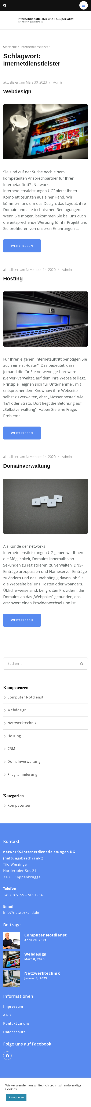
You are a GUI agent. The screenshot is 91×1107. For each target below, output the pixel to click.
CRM (11, 748)
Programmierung (22, 774)
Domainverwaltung (26, 466)
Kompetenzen (19, 805)
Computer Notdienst (25, 697)
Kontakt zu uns (16, 1023)
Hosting (13, 278)
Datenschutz (14, 1032)
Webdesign (17, 91)
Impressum (13, 1006)
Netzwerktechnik (21, 723)
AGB (7, 1015)
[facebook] (7, 1055)
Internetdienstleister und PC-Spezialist (45, 19)
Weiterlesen (22, 246)
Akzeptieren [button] (16, 1097)
